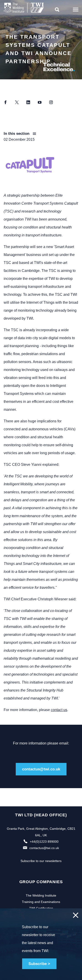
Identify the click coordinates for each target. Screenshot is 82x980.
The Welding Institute (41, 895)
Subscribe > (39, 964)
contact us (59, 710)
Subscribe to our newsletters (41, 861)
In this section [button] (17, 133)
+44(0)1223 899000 (44, 841)
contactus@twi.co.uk (41, 769)
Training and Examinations (41, 902)
